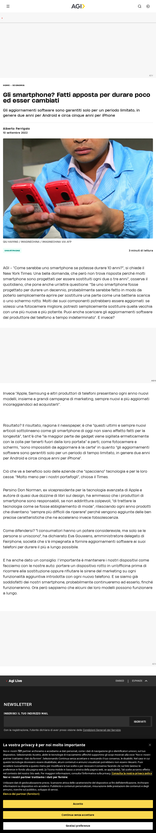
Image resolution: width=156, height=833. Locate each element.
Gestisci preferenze (78, 825)
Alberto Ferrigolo (16, 128)
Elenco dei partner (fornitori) (21, 794)
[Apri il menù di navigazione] (8, 6)
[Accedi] (148, 6)
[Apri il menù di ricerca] (140, 6)
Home (6, 85)
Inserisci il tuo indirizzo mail (26, 713)
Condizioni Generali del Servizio (102, 730)
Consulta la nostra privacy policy (132, 773)
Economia (19, 85)
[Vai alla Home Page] (78, 6)
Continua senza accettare (78, 815)
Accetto (78, 804)
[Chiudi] (150, 745)
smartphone (12, 250)
